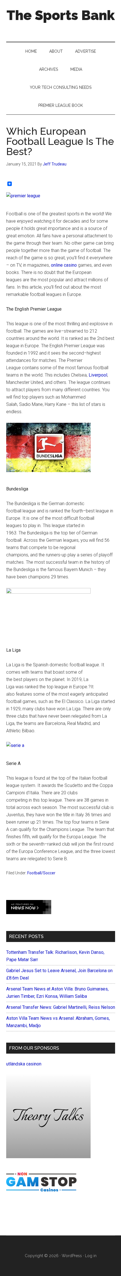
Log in (91, 1255)
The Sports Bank (60, 15)
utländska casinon (23, 1064)
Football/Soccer (41, 873)
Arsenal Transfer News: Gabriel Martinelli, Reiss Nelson (60, 1007)
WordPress (72, 1255)
